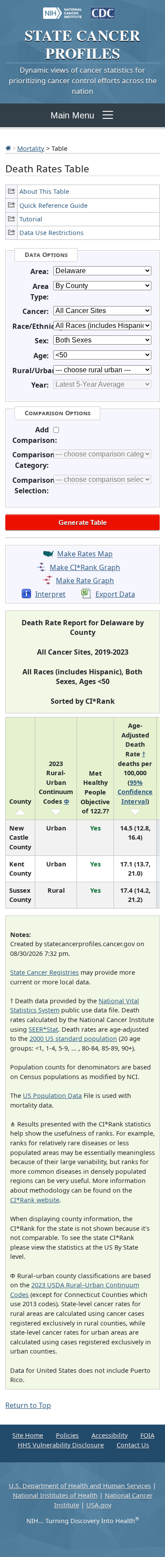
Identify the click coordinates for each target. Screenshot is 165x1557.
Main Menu (72, 115)
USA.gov (98, 1505)
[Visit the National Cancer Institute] (62, 9)
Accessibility (110, 1435)
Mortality (30, 148)
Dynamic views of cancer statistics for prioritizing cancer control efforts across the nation (83, 80)
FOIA (147, 1435)
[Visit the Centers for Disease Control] (103, 9)
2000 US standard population (73, 1038)
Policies (67, 1435)
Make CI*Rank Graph (85, 567)
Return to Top (28, 1405)
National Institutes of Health (55, 1495)
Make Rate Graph (85, 580)
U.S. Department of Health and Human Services (80, 1486)
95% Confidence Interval (135, 791)
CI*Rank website (34, 1200)
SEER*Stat (43, 1029)
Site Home (27, 1435)
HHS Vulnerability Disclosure (61, 1445)
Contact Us (133, 1445)
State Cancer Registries (44, 972)
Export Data (115, 594)
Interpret (50, 594)
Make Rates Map (85, 554)
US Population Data (52, 1095)
